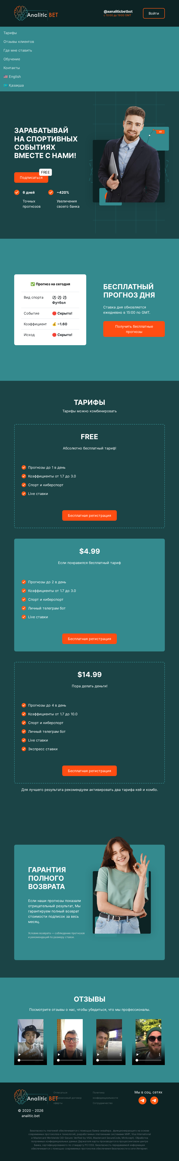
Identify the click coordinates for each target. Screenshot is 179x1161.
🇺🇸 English (12, 76)
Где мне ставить (17, 50)
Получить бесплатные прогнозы (134, 329)
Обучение (11, 59)
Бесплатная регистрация (89, 515)
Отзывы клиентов (18, 41)
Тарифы (10, 33)
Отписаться (60, 1092)
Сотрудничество (103, 1103)
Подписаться (34, 176)
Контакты (11, 68)
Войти (154, 13)
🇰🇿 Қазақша (13, 85)
